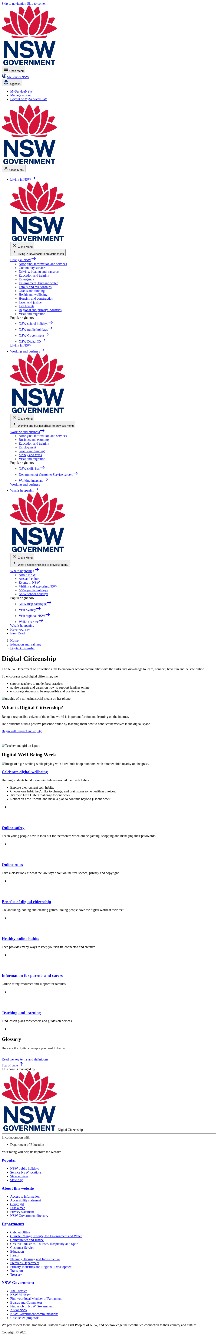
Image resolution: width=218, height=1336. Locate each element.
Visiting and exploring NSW (38, 586)
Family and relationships (35, 287)
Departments (13, 1224)
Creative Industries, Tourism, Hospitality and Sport (44, 1244)
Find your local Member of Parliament (36, 1298)
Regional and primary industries (40, 310)
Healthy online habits (20, 938)
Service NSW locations (26, 1172)
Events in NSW (29, 582)
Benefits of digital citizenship (26, 901)
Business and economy (34, 439)
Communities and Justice (27, 1240)
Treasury (16, 1274)
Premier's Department (24, 1263)
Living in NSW (23, 260)
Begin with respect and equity (22, 731)
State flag (16, 1180)
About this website (18, 1188)
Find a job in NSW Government (31, 1306)
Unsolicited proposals (24, 1318)
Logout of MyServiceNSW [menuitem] (28, 99)
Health (14, 1255)
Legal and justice (30, 302)
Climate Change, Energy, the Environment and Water (46, 1236)
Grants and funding (32, 291)
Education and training (34, 275)
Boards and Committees (26, 1302)
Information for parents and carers (32, 975)
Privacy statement (22, 1212)
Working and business (27, 432)
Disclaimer (17, 1208)
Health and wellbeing (33, 294)
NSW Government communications (34, 1314)
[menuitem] (21, 91)
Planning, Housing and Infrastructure (35, 1259)
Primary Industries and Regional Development (41, 1267)
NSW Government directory (29, 1215)
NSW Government (18, 1282)
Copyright (17, 1204)
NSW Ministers (20, 1295)
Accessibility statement (25, 1200)
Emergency (26, 279)
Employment (27, 447)
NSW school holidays (33, 594)
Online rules (12, 864)
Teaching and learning (21, 1012)
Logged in (14, 84)
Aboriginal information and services (43, 264)
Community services (32, 268)
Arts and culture (29, 578)
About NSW (27, 575)
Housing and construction (36, 298)
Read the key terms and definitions (25, 1059)
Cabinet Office (20, 1232)
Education (17, 1251)
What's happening (24, 571)
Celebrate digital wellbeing (25, 772)
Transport (16, 1270)
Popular (9, 1160)
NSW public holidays (33, 590)
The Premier (18, 1291)
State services (19, 1176)
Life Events (26, 306)
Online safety (13, 827)
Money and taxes (30, 455)
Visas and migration (32, 314)
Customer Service (22, 1247)
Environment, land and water (38, 283)
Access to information (25, 1196)
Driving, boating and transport (39, 271)
